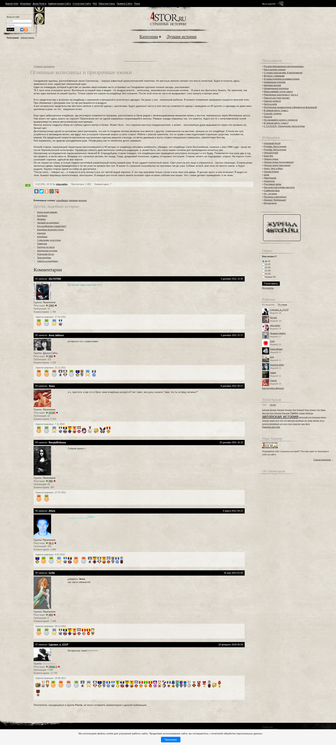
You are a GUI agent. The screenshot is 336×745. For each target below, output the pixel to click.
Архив (273, 405)
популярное (274, 424)
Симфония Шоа (272, 190)
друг (282, 421)
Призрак (277, 413)
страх (289, 424)
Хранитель (269, 181)
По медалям (268, 305)
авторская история (280, 416)
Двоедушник (270, 178)
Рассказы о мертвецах (275, 197)
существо (296, 424)
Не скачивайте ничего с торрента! (281, 120)
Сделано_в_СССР (279, 310)
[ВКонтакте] (36, 191)
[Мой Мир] (52, 191)
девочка (265, 421)
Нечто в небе (270, 104)
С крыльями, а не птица (49, 240)
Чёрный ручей (271, 153)
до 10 (267, 261)
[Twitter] (41, 191)
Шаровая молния (272, 85)
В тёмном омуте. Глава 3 (276, 123)
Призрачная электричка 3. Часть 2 (281, 95)
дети (277, 421)
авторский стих (305, 417)
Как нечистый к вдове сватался (279, 187)
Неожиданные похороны (276, 88)
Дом (294, 410)
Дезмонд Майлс (278, 333)
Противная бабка (272, 184)
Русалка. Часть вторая (275, 149)
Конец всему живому (47, 212)
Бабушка (266, 410)
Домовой (300, 410)
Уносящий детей (272, 143)
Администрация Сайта (59, 4)
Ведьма (273, 410)
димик (273, 373)
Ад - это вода (270, 194)
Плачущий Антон (45, 254)
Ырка (266, 175)
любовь (316, 421)
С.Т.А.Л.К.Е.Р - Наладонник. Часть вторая (284, 126)
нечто (322, 421)
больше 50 (270, 277)
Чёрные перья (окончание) (277, 165)
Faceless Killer (277, 365)
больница (316, 417)
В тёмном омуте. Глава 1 (276, 110)
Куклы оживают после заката (278, 91)
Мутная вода (270, 203)
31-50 (267, 274)
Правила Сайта (124, 4)
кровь (310, 421)
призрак (73, 200)
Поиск (137, 4)
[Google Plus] (57, 191)
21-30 (267, 270)
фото (308, 424)
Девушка (280, 410)
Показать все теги (271, 427)
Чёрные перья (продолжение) (279, 162)
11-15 (267, 264)
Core (272, 341)
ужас (303, 424)
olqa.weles (62, 184)
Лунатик (268, 117)
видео (323, 417)
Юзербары (25, 4)
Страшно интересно (44, 66)
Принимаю (170, 739)
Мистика (265, 413)
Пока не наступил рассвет (277, 98)
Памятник (42, 244)
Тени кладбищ (44, 257)
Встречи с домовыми (274, 76)
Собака (302, 413)
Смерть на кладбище (47, 261)
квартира (291, 421)
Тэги (264, 405)
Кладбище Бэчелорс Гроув (50, 230)
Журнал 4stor (11, 4)
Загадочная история (47, 250)
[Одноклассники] (46, 191)
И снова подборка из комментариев (281, 79)
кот (305, 421)
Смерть (294, 413)
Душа (306, 410)
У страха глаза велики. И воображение (283, 73)
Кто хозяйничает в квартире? (51, 226)
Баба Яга (268, 156)
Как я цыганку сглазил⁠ (275, 69)
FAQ (95, 4)
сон (281, 424)
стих (285, 424)
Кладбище (42, 216)
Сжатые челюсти (272, 101)
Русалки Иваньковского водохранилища (283, 66)
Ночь (272, 413)
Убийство (309, 413)
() (51, 305)
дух (285, 421)
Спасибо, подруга (273, 113)
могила (82, 200)
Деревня (41, 219)
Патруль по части (46, 247)
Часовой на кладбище (48, 223)
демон (272, 421)
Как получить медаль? (273, 388)
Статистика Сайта (82, 4)
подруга (265, 424)
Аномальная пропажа (275, 82)
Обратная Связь (107, 4)
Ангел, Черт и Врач (273, 168)
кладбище (62, 200)
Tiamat (273, 380)
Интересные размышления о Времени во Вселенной (290, 107)
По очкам (282, 305)
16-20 (267, 267)
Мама (323, 410)
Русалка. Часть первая (275, 146)
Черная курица (271, 171)
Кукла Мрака (276, 349)
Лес (318, 410)
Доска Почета (39, 4)
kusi (272, 357)
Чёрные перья (271, 159)
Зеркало (313, 410)
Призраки (286, 413)
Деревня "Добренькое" (275, 200)
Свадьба (41, 233)
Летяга (273, 317)
